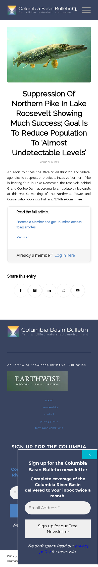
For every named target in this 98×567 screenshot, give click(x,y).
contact (49, 414)
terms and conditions (49, 428)
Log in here (64, 255)
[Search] (72, 10)
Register (23, 237)
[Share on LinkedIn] (49, 290)
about (49, 400)
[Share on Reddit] (64, 290)
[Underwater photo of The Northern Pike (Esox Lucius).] (49, 54)
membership (49, 407)
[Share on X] (35, 290)
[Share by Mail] (78, 290)
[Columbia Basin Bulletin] (40, 10)
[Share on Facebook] (21, 290)
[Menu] (84, 10)
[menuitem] (72, 10)
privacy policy (49, 421)
